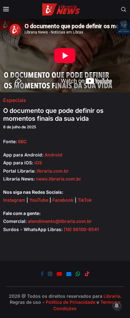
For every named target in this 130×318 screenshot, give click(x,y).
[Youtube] (59, 274)
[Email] (68, 274)
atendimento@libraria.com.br (60, 221)
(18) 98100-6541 (81, 229)
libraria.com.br (53, 171)
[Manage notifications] (117, 306)
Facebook (63, 200)
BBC (22, 141)
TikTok (85, 200)
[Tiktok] (87, 274)
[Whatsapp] (78, 274)
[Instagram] (50, 274)
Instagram (14, 200)
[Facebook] (42, 274)
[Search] (124, 9)
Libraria (111, 296)
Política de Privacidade (70, 302)
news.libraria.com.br (58, 178)
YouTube (38, 200)
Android (53, 154)
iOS (38, 162)
